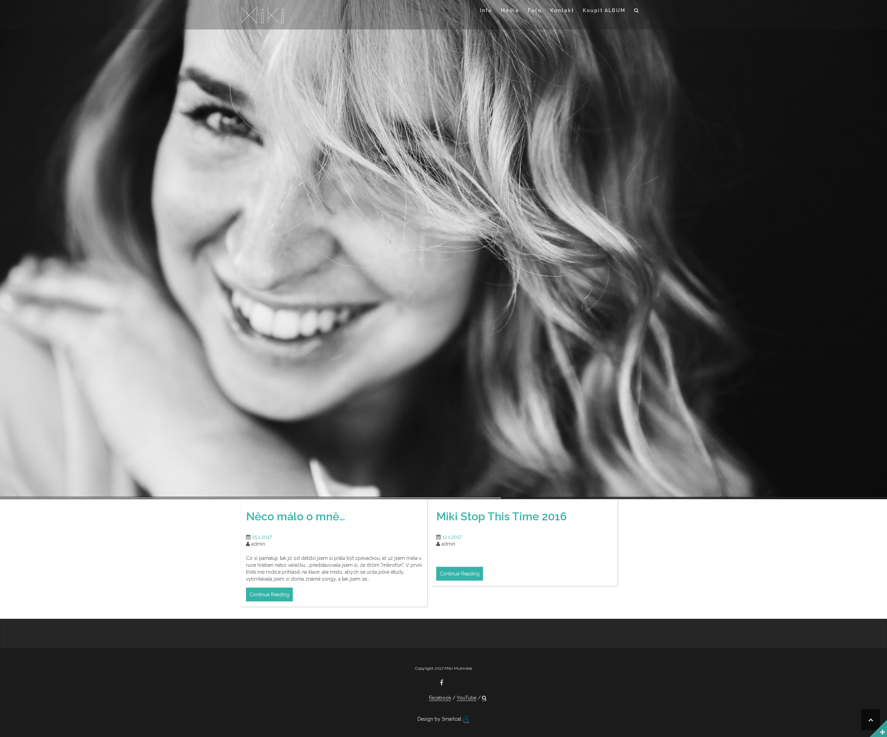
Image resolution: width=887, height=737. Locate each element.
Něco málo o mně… (295, 516)
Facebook (440, 698)
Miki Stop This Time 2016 (501, 516)
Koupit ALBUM (604, 10)
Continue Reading (269, 594)
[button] (636, 11)
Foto (535, 10)
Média (510, 10)
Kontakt (562, 10)
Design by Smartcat (440, 719)
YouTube (466, 698)
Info (486, 10)
